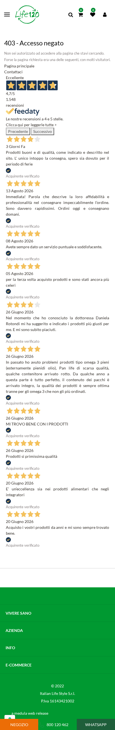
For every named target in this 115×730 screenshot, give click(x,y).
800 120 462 (57, 724)
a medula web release (29, 713)
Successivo (42, 131)
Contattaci (13, 71)
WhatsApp (96, 724)
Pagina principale (19, 66)
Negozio (19, 724)
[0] (80, 15)
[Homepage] (27, 14)
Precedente (18, 131)
